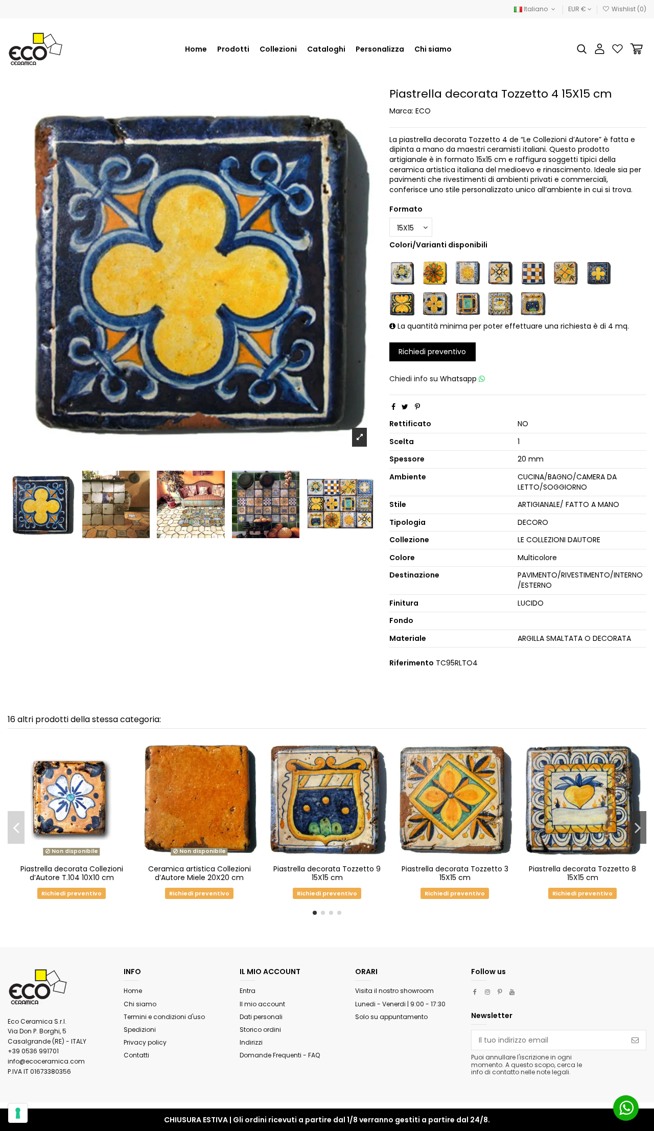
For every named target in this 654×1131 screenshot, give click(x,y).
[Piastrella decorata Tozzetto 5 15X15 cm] (402, 303)
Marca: (401, 111)
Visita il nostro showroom (394, 990)
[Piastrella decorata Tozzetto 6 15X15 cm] (435, 303)
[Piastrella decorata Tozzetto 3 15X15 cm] (565, 272)
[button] (278, 49)
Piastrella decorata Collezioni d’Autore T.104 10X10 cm (71, 873)
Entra (247, 990)
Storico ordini (260, 1029)
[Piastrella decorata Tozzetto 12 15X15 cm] (500, 272)
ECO (423, 111)
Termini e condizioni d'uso (164, 1016)
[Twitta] (405, 407)
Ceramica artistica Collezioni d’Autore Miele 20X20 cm (199, 873)
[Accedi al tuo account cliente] (599, 48)
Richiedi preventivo (432, 352)
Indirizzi (251, 1042)
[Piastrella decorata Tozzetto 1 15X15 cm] (402, 272)
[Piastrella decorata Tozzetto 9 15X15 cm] (533, 303)
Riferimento (411, 663)
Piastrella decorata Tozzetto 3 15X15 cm (455, 873)
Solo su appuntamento (391, 1016)
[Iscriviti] (635, 1040)
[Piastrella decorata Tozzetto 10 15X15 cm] (435, 272)
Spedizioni (140, 1029)
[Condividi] (393, 407)
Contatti (136, 1055)
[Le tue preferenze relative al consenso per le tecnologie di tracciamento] (18, 1113)
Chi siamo (140, 1004)
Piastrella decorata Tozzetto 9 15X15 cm (327, 873)
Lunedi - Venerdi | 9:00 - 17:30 (400, 1004)
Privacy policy (145, 1042)
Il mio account (262, 1004)
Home (133, 990)
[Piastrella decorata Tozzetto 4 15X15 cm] (598, 272)
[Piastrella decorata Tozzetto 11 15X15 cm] (467, 272)
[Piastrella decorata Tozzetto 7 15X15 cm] (467, 303)
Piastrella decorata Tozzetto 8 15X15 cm (582, 873)
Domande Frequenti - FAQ (280, 1055)
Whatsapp (459, 379)
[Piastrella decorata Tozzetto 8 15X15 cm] (500, 303)
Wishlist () (628, 9)
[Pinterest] (417, 407)
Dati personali (261, 1016)
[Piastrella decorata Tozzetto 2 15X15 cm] (533, 272)
